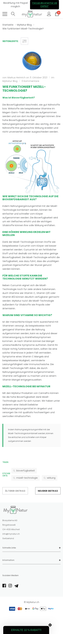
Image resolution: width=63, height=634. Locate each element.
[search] (13, 13)
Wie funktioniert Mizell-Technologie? (24, 88)
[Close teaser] (50, 625)
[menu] (4, 14)
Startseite (7, 24)
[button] (26, 630)
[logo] (31, 13)
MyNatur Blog (24, 24)
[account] (49, 13)
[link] (15, 510)
